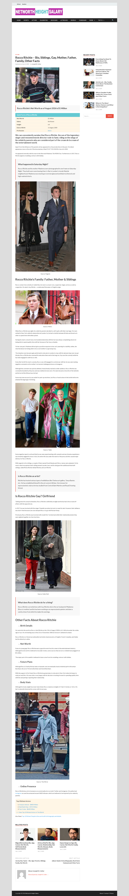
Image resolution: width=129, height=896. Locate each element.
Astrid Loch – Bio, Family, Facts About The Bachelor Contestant (104, 84)
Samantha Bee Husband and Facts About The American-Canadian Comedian (103, 72)
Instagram (18, 793)
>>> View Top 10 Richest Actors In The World (30, 812)
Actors (34, 20)
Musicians (54, 20)
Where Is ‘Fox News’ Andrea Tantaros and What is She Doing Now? (104, 105)
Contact (106, 893)
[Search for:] (98, 116)
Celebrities (44, 20)
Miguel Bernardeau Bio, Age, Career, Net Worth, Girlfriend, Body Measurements (25, 846)
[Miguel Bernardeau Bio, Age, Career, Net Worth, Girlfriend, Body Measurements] (25, 841)
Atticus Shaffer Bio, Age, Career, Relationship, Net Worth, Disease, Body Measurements (46, 846)
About (101, 893)
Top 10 (100, 20)
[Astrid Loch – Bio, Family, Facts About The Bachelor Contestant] (88, 82)
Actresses (64, 20)
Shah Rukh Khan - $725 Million (28, 807)
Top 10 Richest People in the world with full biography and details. (41, 816)
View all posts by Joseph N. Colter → (38, 874)
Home (19, 20)
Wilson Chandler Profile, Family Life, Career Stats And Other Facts (104, 94)
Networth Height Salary (32, 893)
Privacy (112, 893)
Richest (19, 4)
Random (24, 4)
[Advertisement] (64, 38)
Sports (26, 20)
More (91, 20)
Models (73, 20)
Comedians (82, 20)
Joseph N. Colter (36, 64)
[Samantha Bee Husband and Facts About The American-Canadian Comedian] (88, 70)
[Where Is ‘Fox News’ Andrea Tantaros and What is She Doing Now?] (88, 103)
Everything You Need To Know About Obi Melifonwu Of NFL (103, 61)
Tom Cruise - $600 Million (27, 809)
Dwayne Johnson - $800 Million (28, 804)
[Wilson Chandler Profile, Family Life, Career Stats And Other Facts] (88, 92)
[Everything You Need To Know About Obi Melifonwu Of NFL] (88, 59)
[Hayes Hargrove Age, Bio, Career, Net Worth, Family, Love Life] (70, 841)
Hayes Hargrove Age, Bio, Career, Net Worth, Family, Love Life (69, 845)
